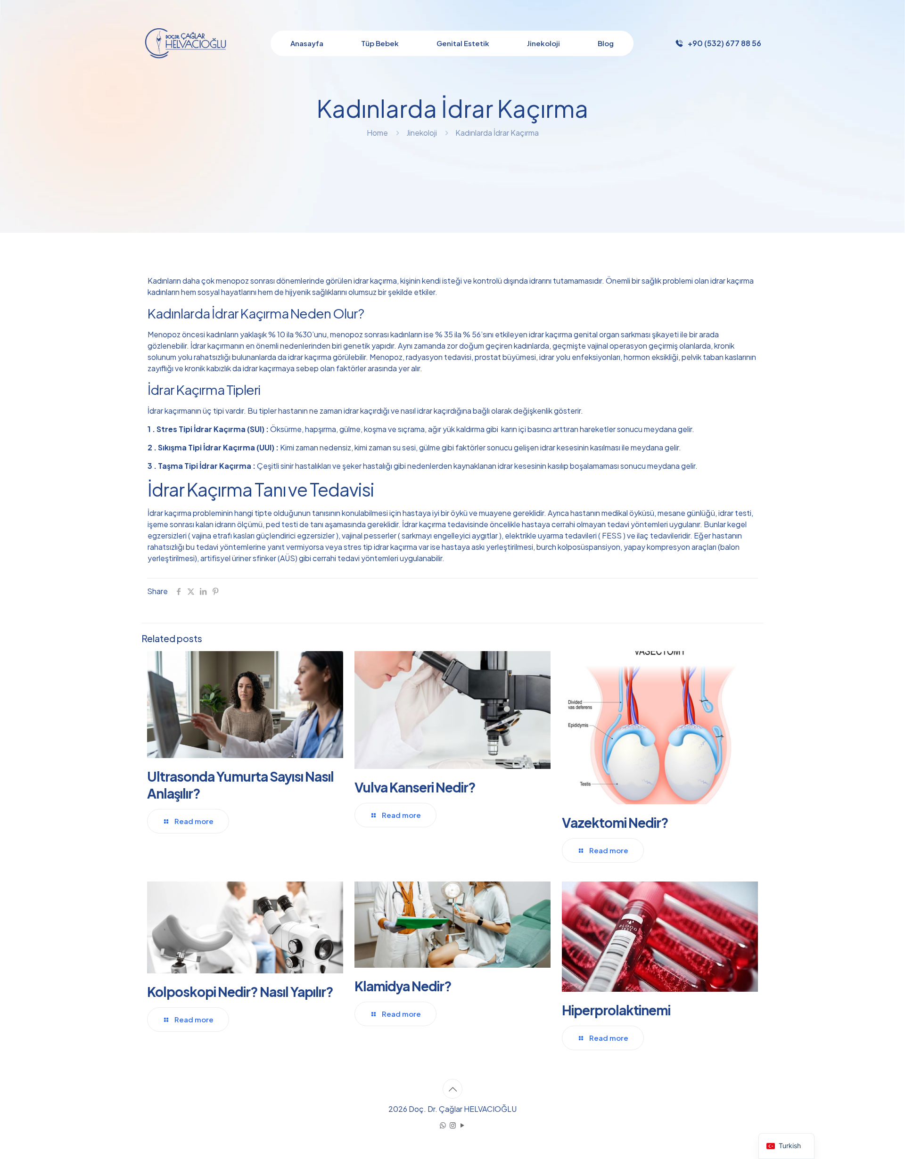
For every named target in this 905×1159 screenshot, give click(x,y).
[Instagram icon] (452, 1124)
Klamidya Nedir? (403, 986)
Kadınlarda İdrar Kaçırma (497, 133)
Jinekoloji (421, 133)
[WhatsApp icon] (442, 1124)
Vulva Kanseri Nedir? (415, 787)
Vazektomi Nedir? (615, 822)
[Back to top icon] (452, 1089)
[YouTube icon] (462, 1124)
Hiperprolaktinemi (616, 1010)
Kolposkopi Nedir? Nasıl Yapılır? (240, 991)
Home (377, 133)
